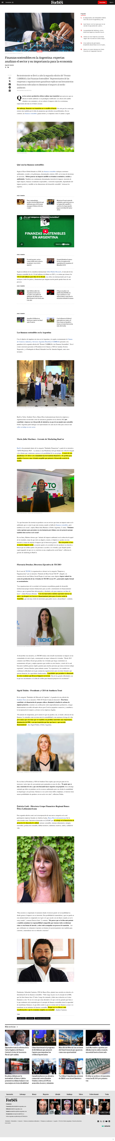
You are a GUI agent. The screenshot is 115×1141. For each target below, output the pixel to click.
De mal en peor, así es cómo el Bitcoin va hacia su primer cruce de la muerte (35, 262)
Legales (56, 1121)
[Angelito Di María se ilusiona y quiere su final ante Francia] (20, 319)
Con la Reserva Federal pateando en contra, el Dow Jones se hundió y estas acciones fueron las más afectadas (65, 322)
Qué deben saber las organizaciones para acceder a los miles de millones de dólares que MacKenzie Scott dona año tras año (35, 295)
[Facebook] (9, 84)
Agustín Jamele (9, 65)
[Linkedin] (9, 90)
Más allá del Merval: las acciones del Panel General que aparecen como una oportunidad (71, 1050)
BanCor (19, 448)
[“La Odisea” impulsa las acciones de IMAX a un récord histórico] (71, 1066)
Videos (81, 1094)
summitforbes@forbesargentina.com (18, 1111)
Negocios (46, 1094)
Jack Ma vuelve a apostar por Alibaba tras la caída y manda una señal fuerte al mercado (97, 1050)
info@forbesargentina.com (16, 1109)
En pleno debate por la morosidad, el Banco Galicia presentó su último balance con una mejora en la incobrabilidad (17, 1079)
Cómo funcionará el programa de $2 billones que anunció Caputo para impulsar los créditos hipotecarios (43, 1051)
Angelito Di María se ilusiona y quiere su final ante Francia (34, 320)
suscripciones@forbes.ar (18, 1114)
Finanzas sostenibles (42, 1018)
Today (107, 1094)
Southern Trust (21, 700)
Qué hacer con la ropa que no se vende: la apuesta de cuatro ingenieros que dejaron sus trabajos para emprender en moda (94, 25)
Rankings (69, 1094)
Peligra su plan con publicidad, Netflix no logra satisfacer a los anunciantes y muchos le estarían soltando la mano (65, 294)
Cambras (30, 1018)
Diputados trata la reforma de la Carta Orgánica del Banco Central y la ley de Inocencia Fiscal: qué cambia (17, 1051)
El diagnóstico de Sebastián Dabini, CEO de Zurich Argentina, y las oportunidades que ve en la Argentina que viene (94, 18)
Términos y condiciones (46, 1121)
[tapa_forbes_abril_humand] (55, 1107)
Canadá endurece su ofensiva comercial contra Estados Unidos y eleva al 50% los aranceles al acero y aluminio (43, 1079)
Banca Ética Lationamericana (57, 818)
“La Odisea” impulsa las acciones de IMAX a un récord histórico (71, 1077)
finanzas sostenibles (31, 113)
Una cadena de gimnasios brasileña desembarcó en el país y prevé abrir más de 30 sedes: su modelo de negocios (94, 44)
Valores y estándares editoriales (31, 1121)
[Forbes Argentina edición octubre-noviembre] (92, 1107)
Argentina (21, 1018)
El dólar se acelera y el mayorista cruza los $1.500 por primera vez (98, 1078)
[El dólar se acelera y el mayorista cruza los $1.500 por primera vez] (98, 1066)
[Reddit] (9, 87)
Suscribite (102, 2)
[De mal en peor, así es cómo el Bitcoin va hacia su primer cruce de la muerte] (20, 261)
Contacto (20, 1121)
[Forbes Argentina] (57, 2)
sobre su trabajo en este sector (26, 427)
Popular (83, 14)
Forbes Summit (93, 1094)
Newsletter (14, 1121)
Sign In (111, 2)
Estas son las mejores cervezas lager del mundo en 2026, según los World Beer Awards (94, 37)
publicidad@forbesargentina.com (18, 1106)
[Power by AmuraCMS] (106, 1126)
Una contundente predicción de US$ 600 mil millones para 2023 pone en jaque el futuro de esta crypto (35, 204)
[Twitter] (9, 81)
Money (34, 1094)
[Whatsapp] (9, 78)
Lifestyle (57, 1094)
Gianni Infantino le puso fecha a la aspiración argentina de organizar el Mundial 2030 (65, 262)
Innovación (9, 1094)
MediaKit (7, 1121)
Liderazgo (23, 1094)
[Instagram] (103, 1121)
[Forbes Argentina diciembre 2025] (79, 1107)
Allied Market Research (54, 272)
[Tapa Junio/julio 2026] (42, 1107)
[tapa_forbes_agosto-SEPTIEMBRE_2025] (104, 1107)
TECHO (28, 571)
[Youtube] (106, 1121)
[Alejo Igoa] (67, 1107)
